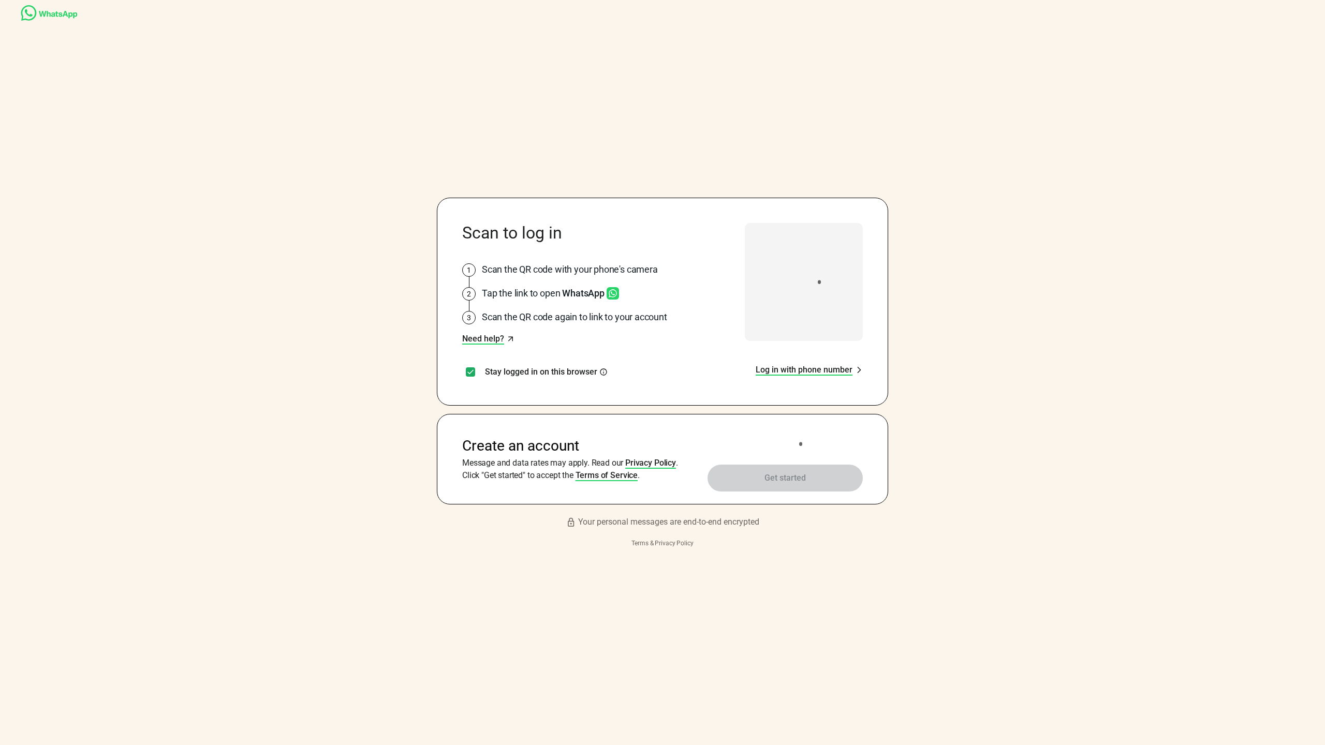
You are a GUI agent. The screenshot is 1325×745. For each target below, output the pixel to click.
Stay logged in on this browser (541, 372)
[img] (603, 372)
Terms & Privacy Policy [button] (662, 543)
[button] (488, 339)
